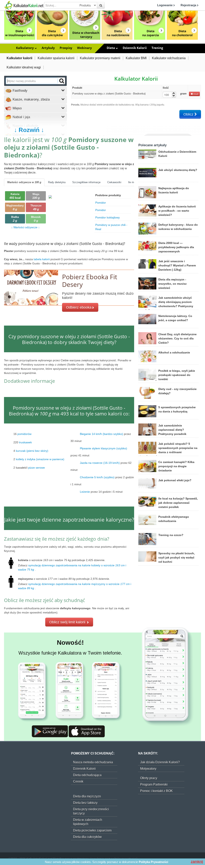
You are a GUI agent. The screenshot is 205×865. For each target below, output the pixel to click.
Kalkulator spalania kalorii (56, 58)
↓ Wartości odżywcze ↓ (25, 227)
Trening (157, 48)
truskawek (25, 442)
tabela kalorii (42, 259)
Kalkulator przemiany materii (100, 58)
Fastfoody (19, 90)
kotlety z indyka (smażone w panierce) (40, 459)
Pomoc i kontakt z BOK (156, 791)
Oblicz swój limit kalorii (67, 622)
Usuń (195, 94)
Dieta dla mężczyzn (87, 796)
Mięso (17, 108)
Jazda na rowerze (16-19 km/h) (100, 462)
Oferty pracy (148, 778)
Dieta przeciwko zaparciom (92, 830)
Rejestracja (189, 5)
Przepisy (66, 48)
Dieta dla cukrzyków (87, 837)
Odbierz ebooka (78, 307)
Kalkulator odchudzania (169, 58)
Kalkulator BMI (136, 58)
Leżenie (85, 491)
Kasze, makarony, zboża (31, 99)
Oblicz (188, 114)
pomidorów (24, 434)
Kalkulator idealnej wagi (24, 67)
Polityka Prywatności (153, 862)
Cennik (78, 781)
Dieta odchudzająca (87, 775)
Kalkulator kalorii (19, 58)
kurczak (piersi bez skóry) (32, 450)
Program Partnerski (154, 784)
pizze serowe (36, 467)
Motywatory (148, 768)
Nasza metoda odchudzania (93, 762)
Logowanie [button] (165, 5)
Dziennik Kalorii (135, 48)
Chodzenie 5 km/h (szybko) (97, 477)
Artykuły (48, 48)
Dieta (111, 48)
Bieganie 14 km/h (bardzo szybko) (101, 434)
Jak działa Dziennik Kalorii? (160, 762)
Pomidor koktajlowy (107, 217)
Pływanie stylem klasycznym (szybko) (103, 448)
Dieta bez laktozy (85, 802)
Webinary (84, 48)
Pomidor (100, 202)
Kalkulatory (25, 48)
